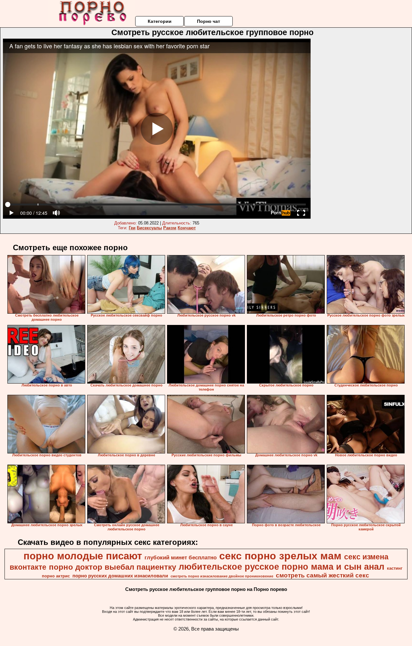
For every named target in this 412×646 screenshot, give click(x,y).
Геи (132, 227)
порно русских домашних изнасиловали (120, 575)
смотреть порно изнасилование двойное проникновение (222, 576)
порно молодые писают (82, 555)
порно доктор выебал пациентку (112, 567)
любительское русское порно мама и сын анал (281, 567)
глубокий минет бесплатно (181, 557)
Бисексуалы (149, 227)
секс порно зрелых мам (280, 556)
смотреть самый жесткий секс (322, 575)
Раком (169, 227)
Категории (160, 21)
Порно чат (208, 21)
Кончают (187, 227)
